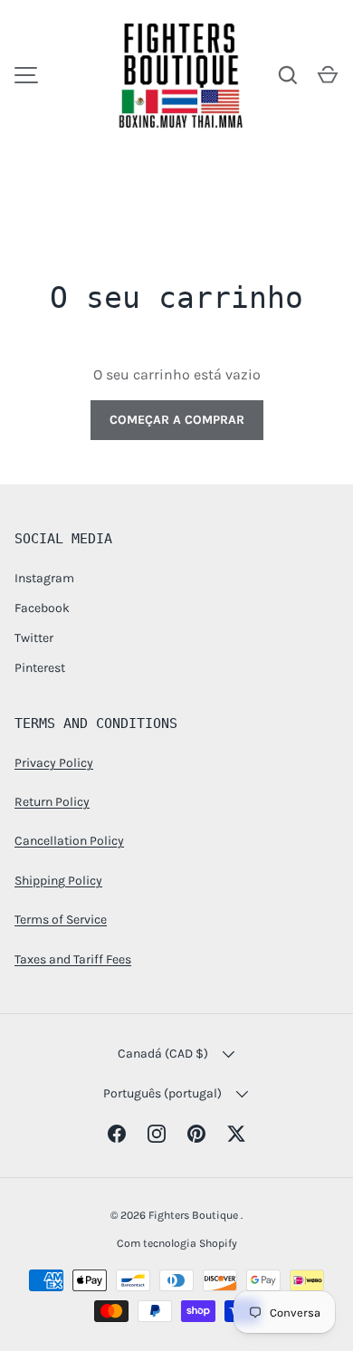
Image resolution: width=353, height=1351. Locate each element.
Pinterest (39, 668)
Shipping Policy (58, 880)
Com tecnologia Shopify (177, 1243)
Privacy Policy (53, 763)
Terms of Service (60, 919)
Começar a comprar (177, 419)
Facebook (42, 608)
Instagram (44, 578)
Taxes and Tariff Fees (72, 959)
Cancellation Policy (69, 840)
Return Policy (52, 802)
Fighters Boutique (194, 1215)
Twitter (33, 638)
